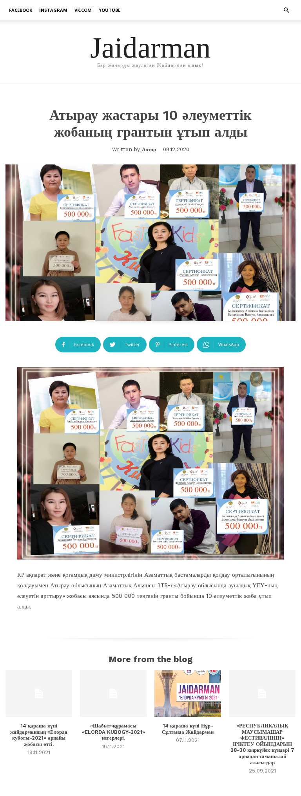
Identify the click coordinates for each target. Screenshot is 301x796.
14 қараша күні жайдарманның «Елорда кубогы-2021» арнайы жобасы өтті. (38, 735)
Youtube (109, 10)
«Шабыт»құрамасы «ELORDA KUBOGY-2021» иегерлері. (113, 732)
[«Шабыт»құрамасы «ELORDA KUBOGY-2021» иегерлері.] (113, 693)
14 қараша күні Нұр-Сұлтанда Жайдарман (188, 729)
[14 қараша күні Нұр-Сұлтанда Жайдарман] (187, 693)
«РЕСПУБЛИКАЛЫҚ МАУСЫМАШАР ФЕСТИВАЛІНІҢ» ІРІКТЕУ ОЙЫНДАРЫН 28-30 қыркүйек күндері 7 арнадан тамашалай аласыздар (262, 744)
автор (149, 149)
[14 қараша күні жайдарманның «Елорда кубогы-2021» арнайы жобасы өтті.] (38, 693)
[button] (286, 10)
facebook (20, 10)
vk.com (83, 10)
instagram (53, 10)
